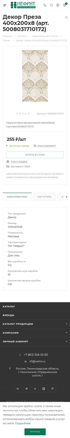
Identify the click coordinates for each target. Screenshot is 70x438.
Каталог (9, 306)
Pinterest (52, 388)
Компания (11, 332)
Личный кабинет (15, 341)
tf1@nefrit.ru (37, 361)
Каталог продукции (18, 324)
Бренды (8, 315)
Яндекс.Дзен (43, 388)
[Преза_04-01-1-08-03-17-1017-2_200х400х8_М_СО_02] (35, 75)
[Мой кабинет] (57, 5)
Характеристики (17, 197)
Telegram (26, 388)
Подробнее (22, 423)
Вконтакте (17, 388)
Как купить (44, 197)
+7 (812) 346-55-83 (36, 354)
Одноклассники (35, 388)
